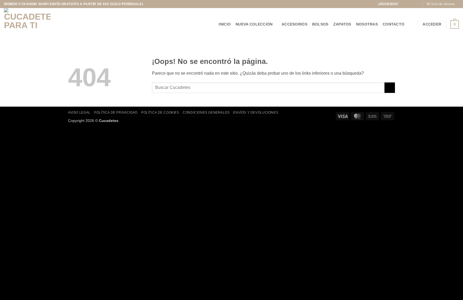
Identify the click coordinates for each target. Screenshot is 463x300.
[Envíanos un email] (418, 4)
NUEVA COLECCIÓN (254, 24)
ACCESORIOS (294, 24)
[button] (411, 24)
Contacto (393, 24)
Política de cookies (160, 112)
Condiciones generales (206, 112)
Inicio (225, 24)
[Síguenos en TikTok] (413, 4)
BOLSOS (320, 24)
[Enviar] (389, 87)
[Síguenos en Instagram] (408, 4)
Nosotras (367, 24)
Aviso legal (79, 112)
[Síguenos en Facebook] (403, 4)
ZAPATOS (342, 24)
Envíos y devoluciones (255, 112)
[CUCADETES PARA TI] (34, 24)
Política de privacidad (115, 112)
